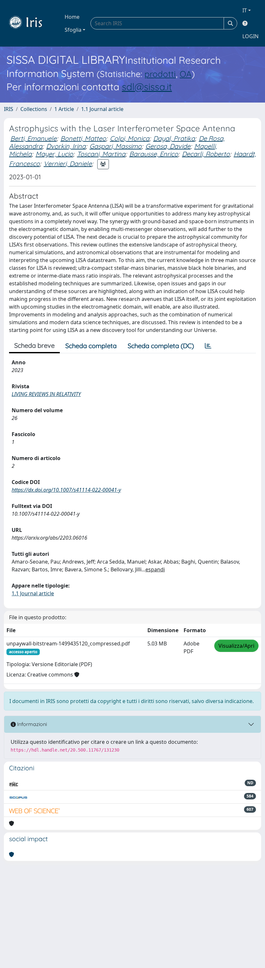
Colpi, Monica (129, 138)
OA (186, 74)
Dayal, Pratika (174, 138)
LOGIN (250, 36)
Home (72, 16)
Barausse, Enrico (153, 154)
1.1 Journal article (102, 109)
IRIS (8, 109)
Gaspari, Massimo (116, 146)
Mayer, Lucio (54, 154)
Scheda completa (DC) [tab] (161, 346)
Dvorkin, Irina (66, 146)
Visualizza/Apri (236, 645)
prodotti (160, 74)
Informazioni (31, 724)
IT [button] (244, 10)
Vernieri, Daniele (68, 164)
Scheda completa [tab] (91, 346)
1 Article (64, 109)
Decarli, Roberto (206, 154)
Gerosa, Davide (167, 146)
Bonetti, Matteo (83, 138)
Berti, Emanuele (33, 138)
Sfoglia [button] (73, 29)
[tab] (208, 346)
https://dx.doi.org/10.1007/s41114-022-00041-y (66, 489)
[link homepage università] (30, 23)
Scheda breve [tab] (34, 345)
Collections (33, 109)
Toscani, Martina (101, 154)
